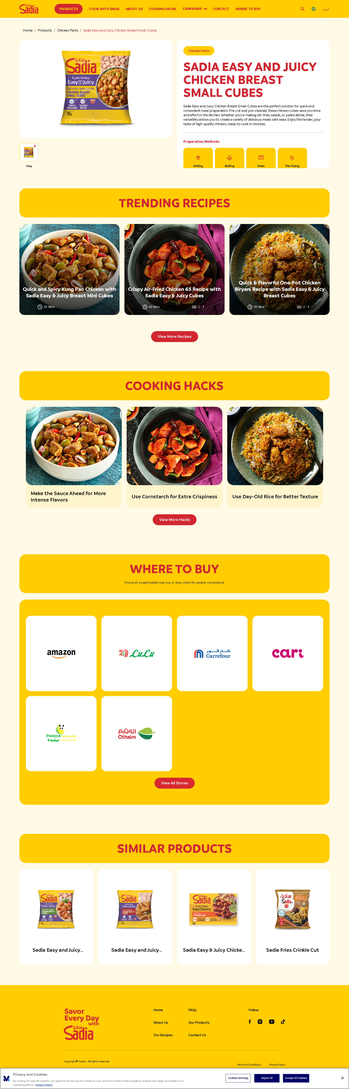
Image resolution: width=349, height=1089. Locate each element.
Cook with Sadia (104, 9)
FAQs (192, 1010)
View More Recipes (174, 336)
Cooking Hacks (162, 9)
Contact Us (197, 1035)
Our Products (198, 1022)
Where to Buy (248, 9)
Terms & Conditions (249, 1064)
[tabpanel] (174, 283)
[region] (174, 1078)
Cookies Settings (238, 1078)
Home (28, 30)
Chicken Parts (67, 30)
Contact (221, 9)
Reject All (266, 1078)
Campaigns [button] (192, 8)
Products (68, 9)
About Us (134, 9)
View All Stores (174, 783)
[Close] (342, 1078)
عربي (326, 9)
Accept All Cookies (296, 1078)
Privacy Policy (277, 1064)
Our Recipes (162, 1035)
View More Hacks (174, 519)
